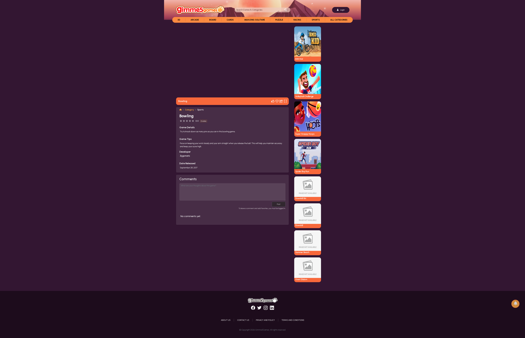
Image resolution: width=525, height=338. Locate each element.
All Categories (338, 20)
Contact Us (243, 320)
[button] (515, 302)
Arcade (195, 20)
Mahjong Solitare (254, 20)
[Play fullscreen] (285, 101)
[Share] (281, 101)
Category (189, 110)
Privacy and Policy (265, 320)
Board (212, 20)
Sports (316, 20)
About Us (226, 320)
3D (179, 20)
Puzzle (279, 20)
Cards (230, 20)
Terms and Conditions (293, 320)
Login (342, 10)
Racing (297, 20)
